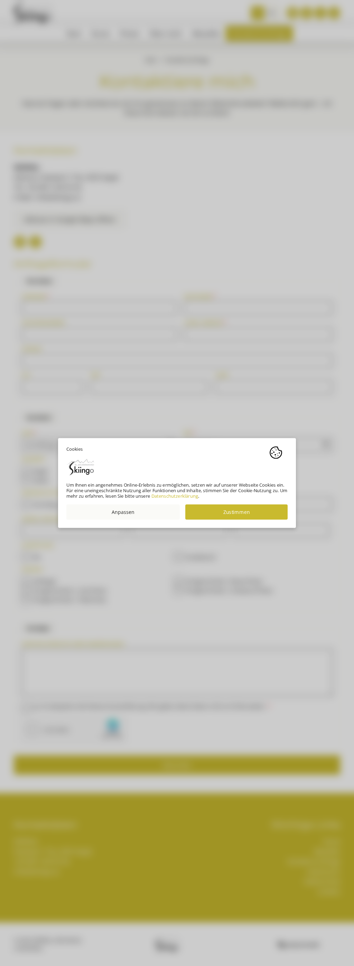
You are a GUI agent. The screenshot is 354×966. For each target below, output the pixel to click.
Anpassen (123, 512)
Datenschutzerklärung (174, 496)
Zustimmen (236, 512)
